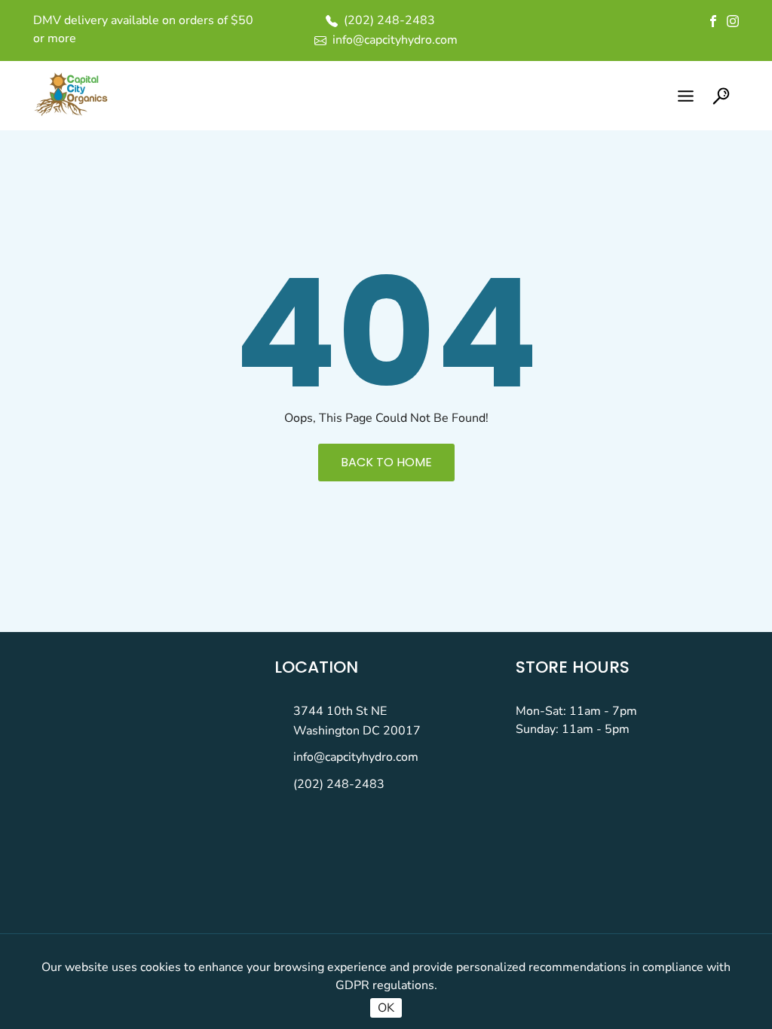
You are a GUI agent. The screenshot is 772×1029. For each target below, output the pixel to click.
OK (386, 1008)
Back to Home (386, 462)
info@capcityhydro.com (355, 757)
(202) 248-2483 (338, 784)
